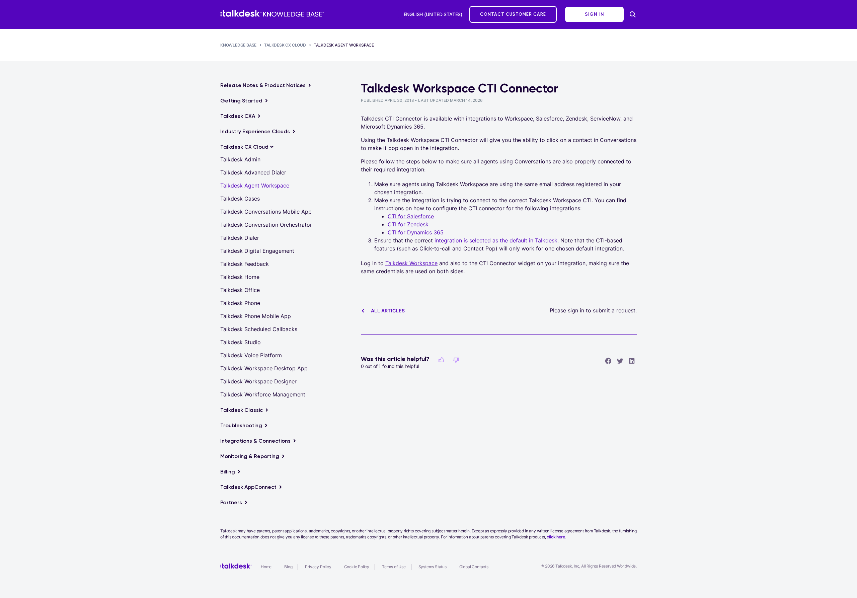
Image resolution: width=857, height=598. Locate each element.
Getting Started (241, 100)
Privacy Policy (318, 566)
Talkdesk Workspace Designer (258, 381)
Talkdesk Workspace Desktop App (264, 368)
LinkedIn (632, 361)
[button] (441, 360)
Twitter (620, 361)
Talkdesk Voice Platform (251, 355)
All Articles (388, 310)
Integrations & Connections (255, 441)
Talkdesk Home (239, 277)
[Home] (272, 13)
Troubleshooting (241, 425)
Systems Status (432, 566)
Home (266, 566)
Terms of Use (394, 566)
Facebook (608, 361)
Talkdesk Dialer (239, 237)
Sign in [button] (594, 14)
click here (556, 536)
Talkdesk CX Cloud (285, 45)
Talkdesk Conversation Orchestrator (266, 224)
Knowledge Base (238, 45)
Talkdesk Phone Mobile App (255, 316)
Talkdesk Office (240, 290)
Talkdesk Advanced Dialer (253, 172)
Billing (227, 471)
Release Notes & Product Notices (263, 85)
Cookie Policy (356, 566)
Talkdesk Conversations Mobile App (266, 211)
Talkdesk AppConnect (248, 487)
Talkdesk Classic (241, 410)
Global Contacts (473, 566)
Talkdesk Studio (240, 342)
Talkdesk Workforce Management (262, 394)
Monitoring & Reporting (249, 456)
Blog (288, 566)
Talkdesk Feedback (244, 263)
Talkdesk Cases (240, 198)
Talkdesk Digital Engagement (257, 250)
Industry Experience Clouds (255, 131)
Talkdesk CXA (237, 116)
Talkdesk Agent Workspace (344, 45)
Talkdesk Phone (240, 303)
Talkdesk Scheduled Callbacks (258, 329)
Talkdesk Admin (240, 159)
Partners (231, 502)
